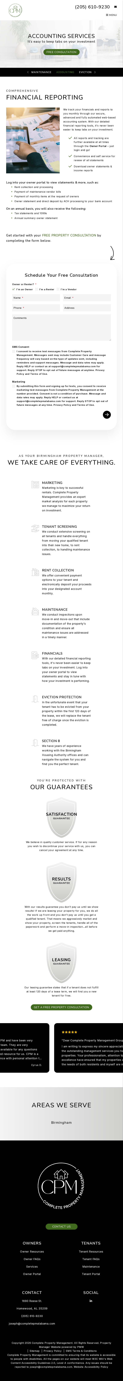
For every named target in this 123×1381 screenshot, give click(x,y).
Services (32, 1266)
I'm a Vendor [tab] (69, 289)
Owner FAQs (32, 1259)
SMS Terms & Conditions (81, 1350)
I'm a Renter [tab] (46, 289)
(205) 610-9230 (92, 7)
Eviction (85, 72)
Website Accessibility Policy (91, 1366)
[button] (113, 7)
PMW (80, 1346)
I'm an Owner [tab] (24, 289)
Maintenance (41, 72)
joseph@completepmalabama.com (32, 1323)
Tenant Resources (91, 1251)
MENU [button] (112, 15)
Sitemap (35, 1350)
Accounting (65, 72)
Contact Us (61, 1226)
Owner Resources (32, 1251)
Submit (107, 415)
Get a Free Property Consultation (61, 1007)
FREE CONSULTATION (61, 52)
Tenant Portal (91, 1274)
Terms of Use (38, 373)
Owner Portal (98, 146)
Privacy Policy (62, 405)
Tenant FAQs (91, 1259)
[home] (15, 10)
